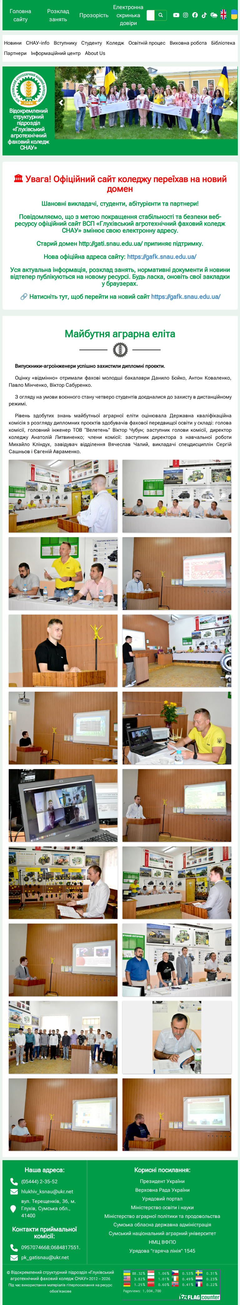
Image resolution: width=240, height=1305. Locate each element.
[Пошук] (160, 15)
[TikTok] (204, 15)
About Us (95, 53)
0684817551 (65, 1247)
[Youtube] (176, 15)
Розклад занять (58, 15)
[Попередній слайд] (61, 102)
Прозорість (93, 15)
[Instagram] (185, 15)
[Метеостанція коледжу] (213, 15)
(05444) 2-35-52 (39, 1182)
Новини (13, 43)
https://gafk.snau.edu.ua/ (161, 256)
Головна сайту (20, 15)
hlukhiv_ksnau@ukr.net (47, 1192)
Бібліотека (223, 43)
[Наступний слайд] (231, 102)
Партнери (15, 53)
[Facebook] (195, 15)
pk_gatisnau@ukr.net (45, 1257)
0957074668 (35, 1247)
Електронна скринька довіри (128, 15)
